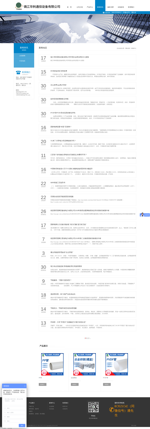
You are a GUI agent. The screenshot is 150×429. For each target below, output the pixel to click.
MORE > (42, 384)
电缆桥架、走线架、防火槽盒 (37, 413)
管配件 (31, 411)
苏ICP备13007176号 (40, 425)
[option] (75, 28)
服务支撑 (110, 7)
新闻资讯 (100, 7)
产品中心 (90, 7)
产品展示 (32, 403)
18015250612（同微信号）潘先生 (123, 12)
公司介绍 (80, 7)
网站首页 (127, 48)
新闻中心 (133, 48)
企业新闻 (22, 55)
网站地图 (133, 425)
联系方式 (65, 406)
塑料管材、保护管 (34, 409)
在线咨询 (121, 7)
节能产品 (31, 406)
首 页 (69, 7)
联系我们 (131, 7)
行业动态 (22, 61)
